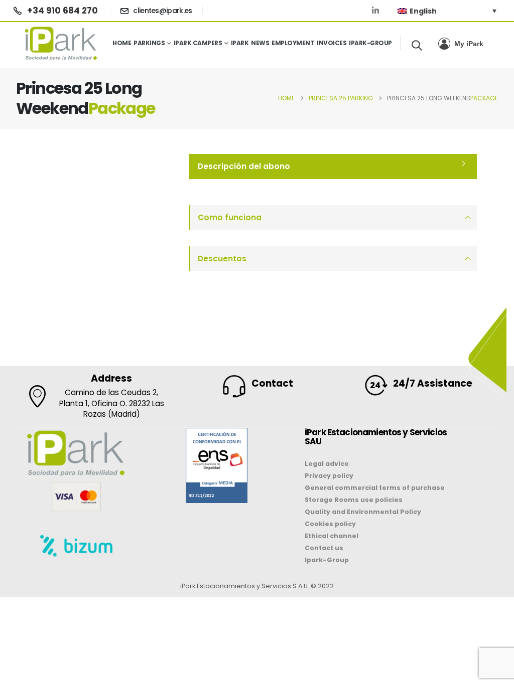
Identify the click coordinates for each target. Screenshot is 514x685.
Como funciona (230, 217)
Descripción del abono (244, 166)
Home (121, 43)
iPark (240, 43)
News (260, 43)
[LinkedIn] (375, 10)
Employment (293, 43)
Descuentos (222, 258)
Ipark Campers (198, 43)
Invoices (331, 43)
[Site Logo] (61, 43)
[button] (417, 45)
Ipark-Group (370, 43)
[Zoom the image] (216, 434)
